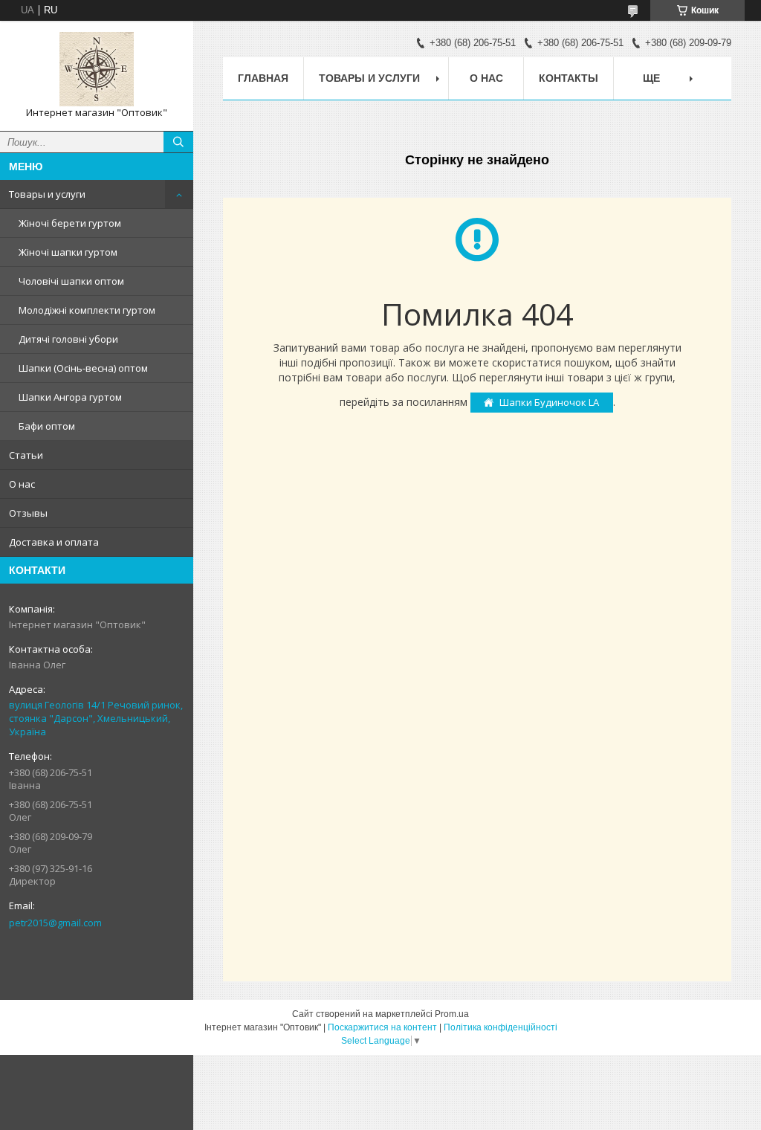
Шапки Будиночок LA (549, 402)
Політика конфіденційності (500, 1027)
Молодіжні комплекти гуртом (87, 310)
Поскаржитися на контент (382, 1027)
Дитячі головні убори (68, 339)
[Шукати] (178, 142)
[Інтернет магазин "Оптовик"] (96, 69)
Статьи (26, 455)
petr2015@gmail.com (55, 922)
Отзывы (28, 513)
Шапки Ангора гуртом (70, 397)
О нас (22, 484)
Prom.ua (452, 1014)
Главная (263, 78)
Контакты (568, 78)
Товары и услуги (47, 194)
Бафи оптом (47, 426)
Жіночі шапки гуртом (68, 252)
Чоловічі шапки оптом (71, 281)
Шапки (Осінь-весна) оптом (83, 368)
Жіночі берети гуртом (70, 223)
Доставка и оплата (54, 542)
